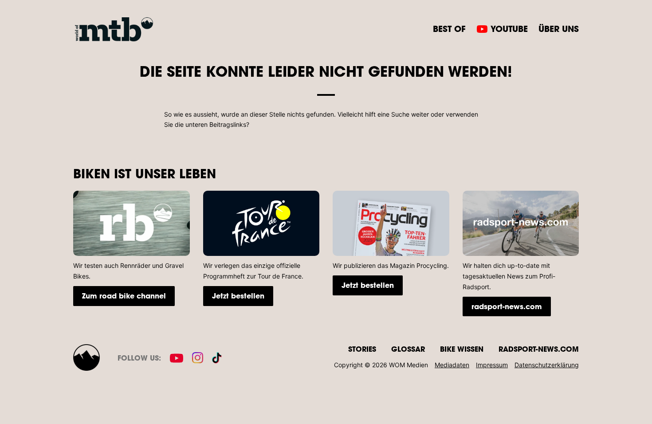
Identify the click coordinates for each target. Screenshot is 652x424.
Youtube (509, 28)
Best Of (449, 28)
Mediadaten (452, 365)
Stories (362, 348)
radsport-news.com (506, 306)
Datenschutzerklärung (547, 365)
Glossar (408, 348)
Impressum (492, 365)
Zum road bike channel (124, 295)
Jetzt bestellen (238, 295)
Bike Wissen (461, 348)
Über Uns (558, 28)
